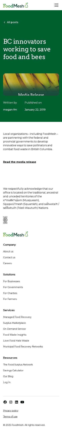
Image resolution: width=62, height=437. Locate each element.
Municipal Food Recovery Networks (23, 346)
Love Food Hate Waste (16, 340)
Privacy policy (10, 410)
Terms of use (10, 416)
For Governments (13, 287)
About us (8, 251)
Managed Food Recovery (17, 317)
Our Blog (8, 376)
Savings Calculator (13, 370)
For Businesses (11, 281)
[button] (56, 5)
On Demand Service (14, 328)
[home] (15, 5)
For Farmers (10, 299)
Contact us (9, 257)
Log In (6, 382)
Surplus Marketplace (14, 323)
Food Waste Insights (14, 334)
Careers (7, 263)
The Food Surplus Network (18, 364)
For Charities (10, 293)
